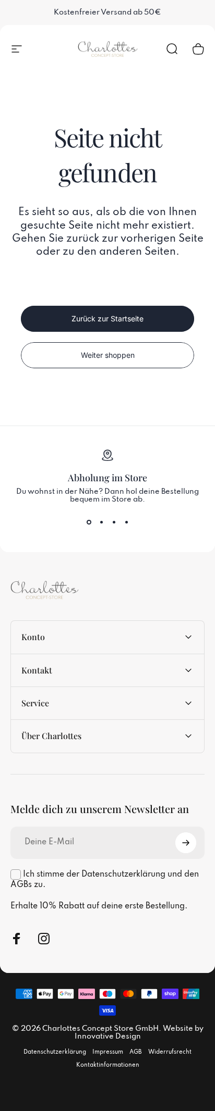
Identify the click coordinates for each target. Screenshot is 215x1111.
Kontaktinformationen (107, 1065)
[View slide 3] (114, 522)
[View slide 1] (88, 522)
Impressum (107, 1052)
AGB (135, 1052)
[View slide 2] (101, 522)
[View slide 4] (126, 522)
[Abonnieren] (185, 842)
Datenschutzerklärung (54, 1052)
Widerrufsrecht (170, 1052)
